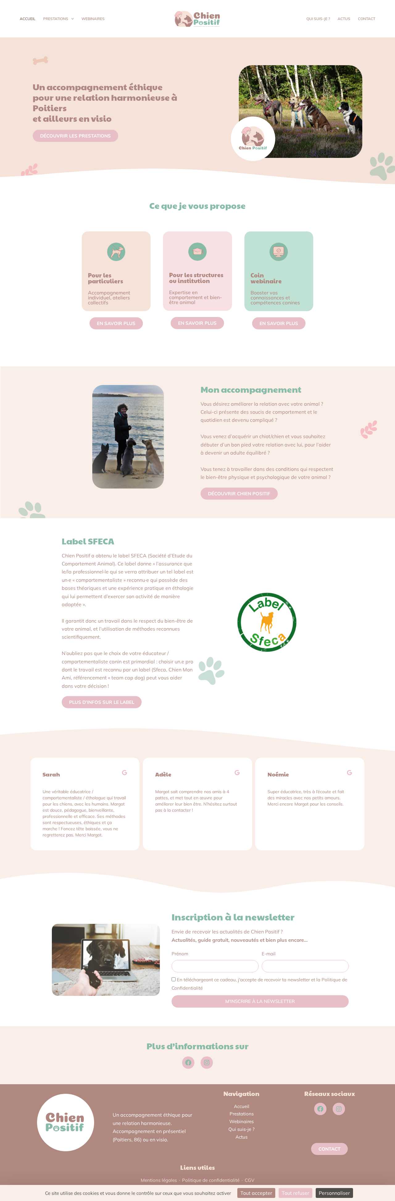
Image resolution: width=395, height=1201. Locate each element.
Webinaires (93, 18)
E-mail (269, 954)
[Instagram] (207, 1062)
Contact (366, 18)
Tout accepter (256, 1193)
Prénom (180, 954)
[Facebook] (188, 1062)
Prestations (55, 18)
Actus (344, 18)
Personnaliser (334, 1193)
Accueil (27, 18)
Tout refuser (295, 1193)
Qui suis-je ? (318, 18)
